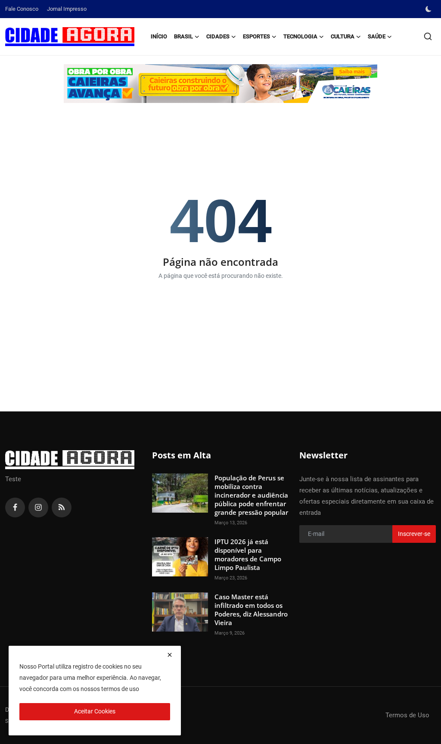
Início (159, 36)
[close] (170, 655)
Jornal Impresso (67, 9)
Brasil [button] (183, 36)
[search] (428, 36)
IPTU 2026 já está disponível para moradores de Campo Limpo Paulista (247, 554)
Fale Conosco (21, 9)
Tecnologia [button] (300, 36)
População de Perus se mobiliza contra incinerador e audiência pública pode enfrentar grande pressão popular (251, 495)
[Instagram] (38, 507)
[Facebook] (15, 507)
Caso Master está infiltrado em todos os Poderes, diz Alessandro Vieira (251, 609)
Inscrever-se (414, 533)
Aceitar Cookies (94, 711)
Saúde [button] (376, 36)
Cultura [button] (342, 36)
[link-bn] (220, 83)
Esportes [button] (256, 36)
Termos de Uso (407, 715)
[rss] (61, 507)
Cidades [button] (218, 36)
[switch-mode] (429, 9)
